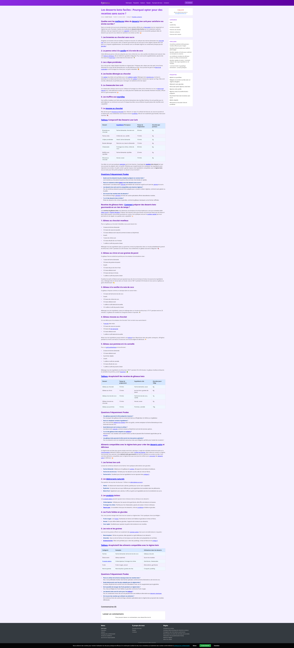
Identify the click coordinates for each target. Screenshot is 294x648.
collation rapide (132, 77)
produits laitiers (107, 499)
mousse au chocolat (114, 108)
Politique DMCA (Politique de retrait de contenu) (175, 630)
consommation (105, 452)
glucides (103, 46)
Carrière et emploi (175, 27)
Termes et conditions (106, 635)
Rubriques (129, 3)
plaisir (121, 182)
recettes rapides (152, 214)
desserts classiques (156, 593)
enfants (128, 431)
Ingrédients (120, 125)
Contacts (166, 3)
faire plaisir (147, 27)
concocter (152, 456)
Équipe (149, 3)
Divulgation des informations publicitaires (174, 632)
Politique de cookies (168, 628)
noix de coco (150, 77)
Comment (128, 204)
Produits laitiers (107, 561)
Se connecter (189, 2)
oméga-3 (154, 540)
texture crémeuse (109, 56)
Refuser (194, 645)
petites (105, 77)
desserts (135, 21)
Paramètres (216, 645)
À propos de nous (157, 3)
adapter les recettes (119, 422)
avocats (106, 323)
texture (130, 337)
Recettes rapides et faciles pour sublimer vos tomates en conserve (181, 52)
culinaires (118, 195)
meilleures (119, 21)
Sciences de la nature (175, 34)
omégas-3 (146, 474)
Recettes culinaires (137, 17)
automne (123, 372)
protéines (135, 113)
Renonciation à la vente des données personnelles (176, 634)
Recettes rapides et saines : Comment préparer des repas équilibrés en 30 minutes (180, 61)
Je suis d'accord (205, 645)
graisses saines (134, 532)
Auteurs (142, 3)
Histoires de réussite (175, 29)
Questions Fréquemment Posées (115, 174)
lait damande (114, 329)
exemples (122, 164)
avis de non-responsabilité (108, 637)
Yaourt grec (106, 507)
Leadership (173, 25)
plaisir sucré (104, 212)
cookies (132, 469)
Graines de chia (108, 540)
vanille (123, 50)
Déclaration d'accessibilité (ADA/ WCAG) (173, 635)
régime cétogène (115, 212)
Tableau (104, 120)
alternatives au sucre (136, 482)
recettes (148, 164)
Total (171, 22)
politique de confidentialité (181, 645)
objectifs (126, 31)
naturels (123, 184)
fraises (116, 519)
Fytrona (105, 2)
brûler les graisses (140, 452)
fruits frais (112, 58)
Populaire (136, 3)
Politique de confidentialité (108, 634)
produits (110, 495)
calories (155, 184)
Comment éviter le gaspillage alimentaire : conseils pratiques (178, 66)
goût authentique (111, 347)
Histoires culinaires (175, 32)
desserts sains (156, 444)
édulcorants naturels (115, 479)
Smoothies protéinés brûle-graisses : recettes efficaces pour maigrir (179, 44)
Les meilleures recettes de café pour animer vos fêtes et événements (179, 57)
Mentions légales (167, 637)
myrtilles (121, 97)
